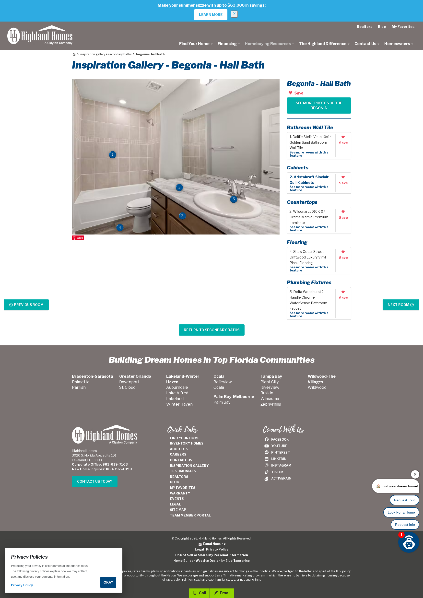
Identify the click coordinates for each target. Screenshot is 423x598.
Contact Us (365, 43)
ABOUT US (179, 449)
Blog (382, 26)
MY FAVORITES (182, 488)
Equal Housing (214, 544)
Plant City (269, 382)
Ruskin (266, 393)
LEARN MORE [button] (211, 14)
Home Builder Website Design (197, 561)
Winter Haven (179, 404)
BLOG (174, 482)
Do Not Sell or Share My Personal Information (211, 555)
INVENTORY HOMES (186, 443)
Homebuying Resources (268, 43)
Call (202, 593)
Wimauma (269, 398)
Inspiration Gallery (92, 54)
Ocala (218, 387)
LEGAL (175, 504)
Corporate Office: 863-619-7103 (100, 464)
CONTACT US (181, 460)
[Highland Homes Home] (40, 28)
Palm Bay (221, 402)
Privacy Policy (217, 549)
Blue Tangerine (237, 561)
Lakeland (175, 398)
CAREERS (178, 454)
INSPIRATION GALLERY (189, 466)
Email (224, 593)
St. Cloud (127, 387)
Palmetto (81, 382)
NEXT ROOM (399, 305)
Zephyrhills (270, 404)
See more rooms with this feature (309, 154)
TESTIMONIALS (183, 471)
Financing (227, 43)
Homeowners (397, 43)
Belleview (222, 382)
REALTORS (179, 477)
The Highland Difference (323, 43)
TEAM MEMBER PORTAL (190, 515)
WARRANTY (180, 493)
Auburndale (177, 387)
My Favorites (403, 26)
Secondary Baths (119, 54)
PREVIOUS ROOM (28, 305)
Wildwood (317, 387)
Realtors (364, 26)
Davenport (129, 382)
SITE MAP (178, 510)
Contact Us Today (94, 481)
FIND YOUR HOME (185, 438)
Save (80, 238)
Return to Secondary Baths (211, 330)
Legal (199, 549)
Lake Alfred (177, 393)
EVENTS (177, 499)
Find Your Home (194, 43)
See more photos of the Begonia (319, 105)
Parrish (79, 387)
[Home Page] (74, 54)
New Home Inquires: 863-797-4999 (102, 469)
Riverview (269, 387)
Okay (108, 582)
